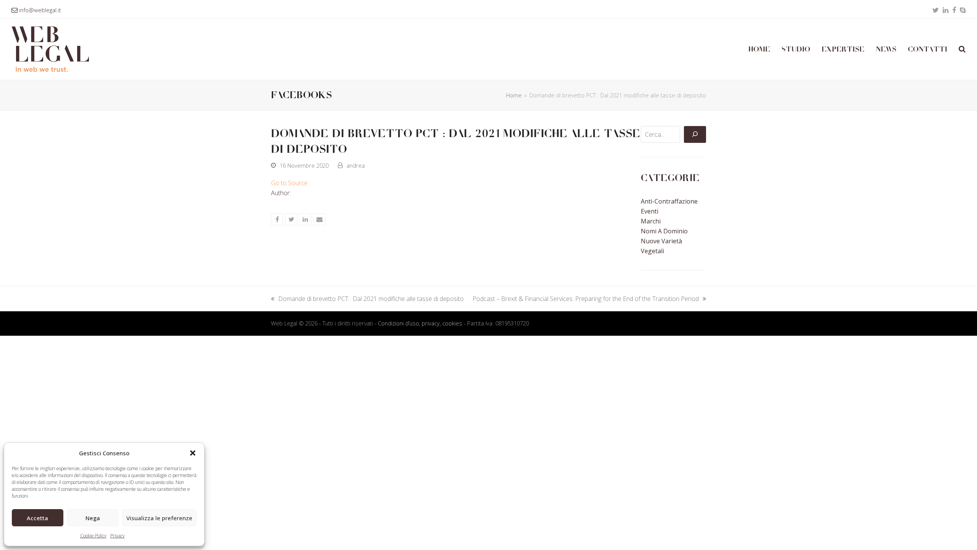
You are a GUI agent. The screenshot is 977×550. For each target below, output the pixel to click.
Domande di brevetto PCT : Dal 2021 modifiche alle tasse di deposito (367, 299)
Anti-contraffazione (669, 201)
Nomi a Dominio (664, 231)
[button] (193, 453)
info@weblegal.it (40, 10)
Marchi (651, 221)
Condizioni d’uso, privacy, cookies (420, 323)
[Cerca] (695, 134)
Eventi (649, 211)
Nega (92, 518)
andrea (356, 165)
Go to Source (289, 183)
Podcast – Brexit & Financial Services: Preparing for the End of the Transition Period (585, 299)
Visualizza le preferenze (159, 518)
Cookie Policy (93, 535)
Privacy (117, 535)
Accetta (37, 518)
